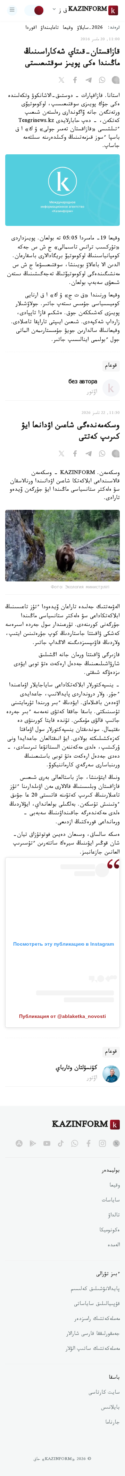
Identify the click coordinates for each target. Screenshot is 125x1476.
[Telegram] (88, 81)
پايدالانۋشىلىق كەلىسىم (95, 1290)
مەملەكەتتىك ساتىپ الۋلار (93, 1349)
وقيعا (68, 28)
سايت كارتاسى (104, 1393)
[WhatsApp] (102, 81)
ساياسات (111, 1201)
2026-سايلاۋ (90, 28)
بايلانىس (110, 1408)
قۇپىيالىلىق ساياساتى (97, 1304)
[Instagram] (115, 81)
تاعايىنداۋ (50, 28)
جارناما (112, 1423)
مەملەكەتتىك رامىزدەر (97, 1319)
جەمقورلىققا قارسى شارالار (93, 1334)
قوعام (111, 366)
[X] (61, 81)
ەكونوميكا (109, 1231)
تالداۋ (114, 1216)
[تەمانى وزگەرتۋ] (34, 10)
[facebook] (88, 1143)
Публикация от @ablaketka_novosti (62, 1016)
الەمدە (114, 1246)
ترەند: (114, 28)
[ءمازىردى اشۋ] (12, 10)
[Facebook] (75, 81)
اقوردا (30, 28)
